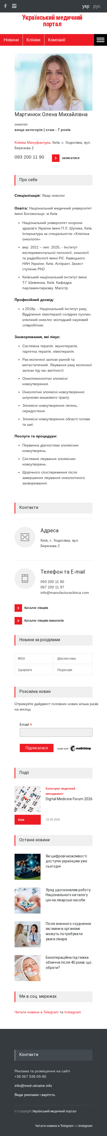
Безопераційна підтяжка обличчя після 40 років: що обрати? (68, 962)
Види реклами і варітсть (35, 1095)
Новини (11, 39)
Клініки (33, 39)
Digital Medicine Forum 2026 (69, 799)
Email (26, 724)
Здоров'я (25, 670)
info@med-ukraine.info (33, 1086)
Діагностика (66, 658)
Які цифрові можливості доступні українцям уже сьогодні (66, 861)
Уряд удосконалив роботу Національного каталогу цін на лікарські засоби (68, 895)
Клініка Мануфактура (32, 142)
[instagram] (14, 6)
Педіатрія (64, 670)
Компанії (56, 39)
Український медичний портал (54, 1111)
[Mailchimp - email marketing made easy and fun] (74, 751)
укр (86, 6)
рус (97, 6)
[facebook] (5, 6)
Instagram (72, 1012)
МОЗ (21, 658)
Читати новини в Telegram (37, 1012)
